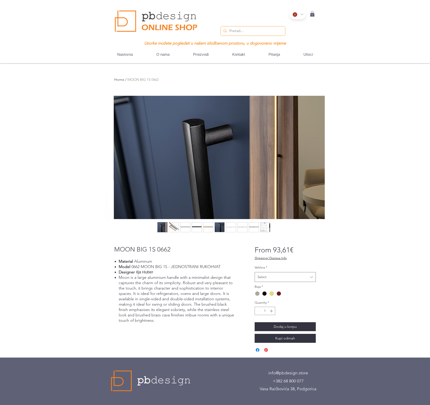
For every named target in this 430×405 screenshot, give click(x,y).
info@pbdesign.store (288, 372)
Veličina (261, 267)
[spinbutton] (265, 311)
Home (119, 79)
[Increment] (272, 311)
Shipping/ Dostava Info (271, 258)
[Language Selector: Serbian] (297, 14)
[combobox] (285, 277)
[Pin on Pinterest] (266, 350)
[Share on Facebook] (257, 350)
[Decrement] (258, 311)
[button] (312, 14)
